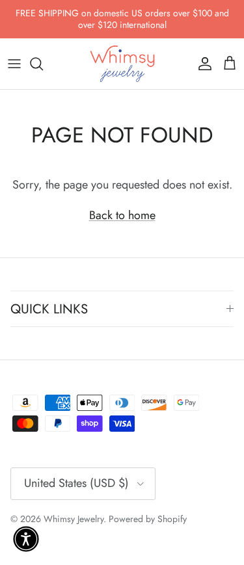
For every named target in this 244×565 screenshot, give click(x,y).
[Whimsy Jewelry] (122, 64)
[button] (26, 539)
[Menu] (14, 63)
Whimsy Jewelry (73, 518)
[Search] (43, 63)
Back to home (122, 215)
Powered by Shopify (148, 518)
